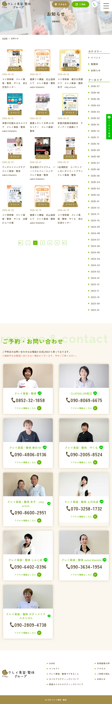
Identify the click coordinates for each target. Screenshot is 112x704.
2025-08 (95, 156)
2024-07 (95, 239)
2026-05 (95, 98)
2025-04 (95, 182)
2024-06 (95, 245)
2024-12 (95, 207)
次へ (64, 243)
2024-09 (95, 226)
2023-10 (95, 297)
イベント (96, 57)
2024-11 (95, 213)
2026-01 (95, 124)
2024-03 (95, 265)
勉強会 (94, 64)
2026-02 (95, 118)
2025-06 (95, 169)
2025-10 (95, 143)
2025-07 (95, 162)
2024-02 (95, 271)
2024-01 (95, 277)
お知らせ (96, 70)
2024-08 (95, 233)
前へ (20, 243)
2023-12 (95, 284)
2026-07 (95, 86)
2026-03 (95, 111)
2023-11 (95, 290)
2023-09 (95, 303)
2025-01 (95, 201)
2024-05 (95, 252)
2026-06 (95, 92)
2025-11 (95, 137)
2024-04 (95, 258)
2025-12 (95, 130)
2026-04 (95, 105)
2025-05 (95, 175)
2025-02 (95, 194)
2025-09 (95, 150)
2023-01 (95, 309)
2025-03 (95, 188)
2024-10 (95, 220)
